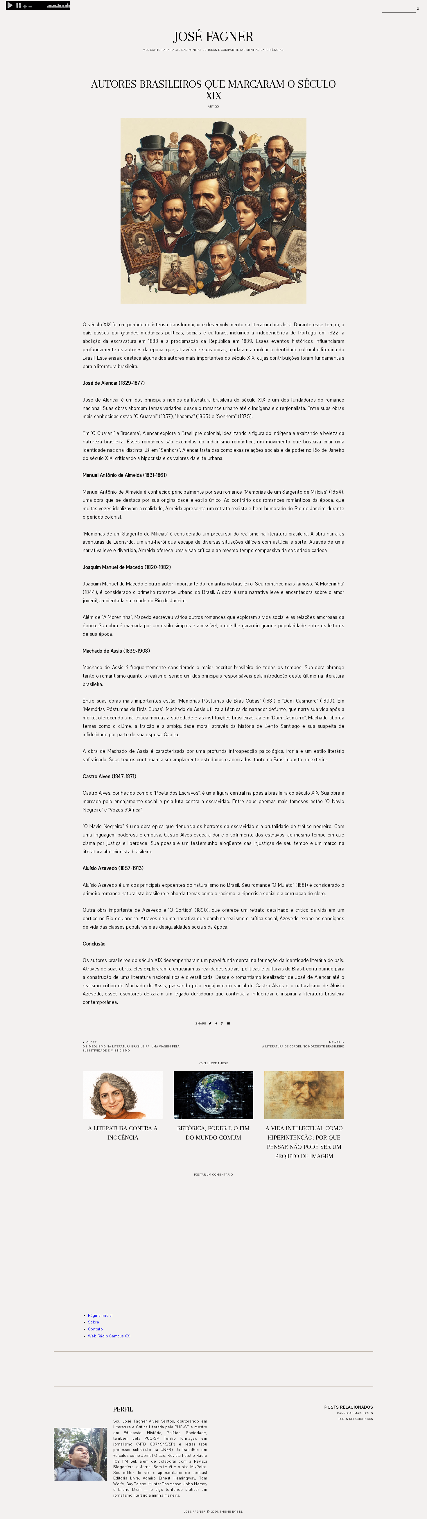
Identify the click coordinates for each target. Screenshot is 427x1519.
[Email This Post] (228, 1024)
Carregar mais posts (355, 1413)
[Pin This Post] (222, 1024)
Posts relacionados (355, 1419)
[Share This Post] (216, 1024)
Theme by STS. (231, 1511)
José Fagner (213, 36)
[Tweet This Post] (210, 1024)
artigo (213, 106)
